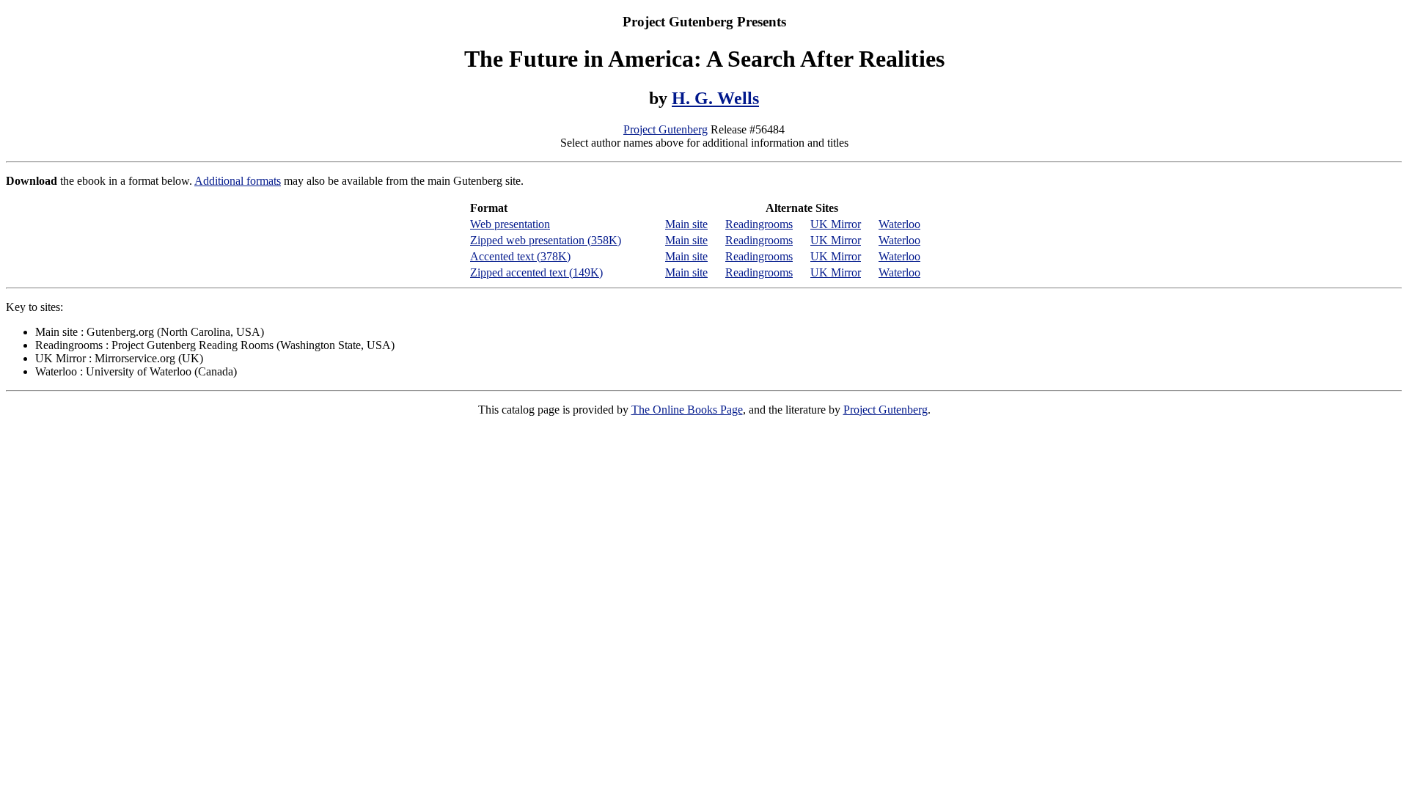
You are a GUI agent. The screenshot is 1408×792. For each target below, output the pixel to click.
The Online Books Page (687, 409)
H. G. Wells (715, 98)
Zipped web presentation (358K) (545, 240)
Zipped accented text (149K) (536, 272)
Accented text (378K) (520, 256)
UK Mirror (835, 224)
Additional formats (237, 181)
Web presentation (510, 224)
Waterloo (899, 224)
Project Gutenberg (665, 129)
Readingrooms (759, 224)
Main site (686, 224)
